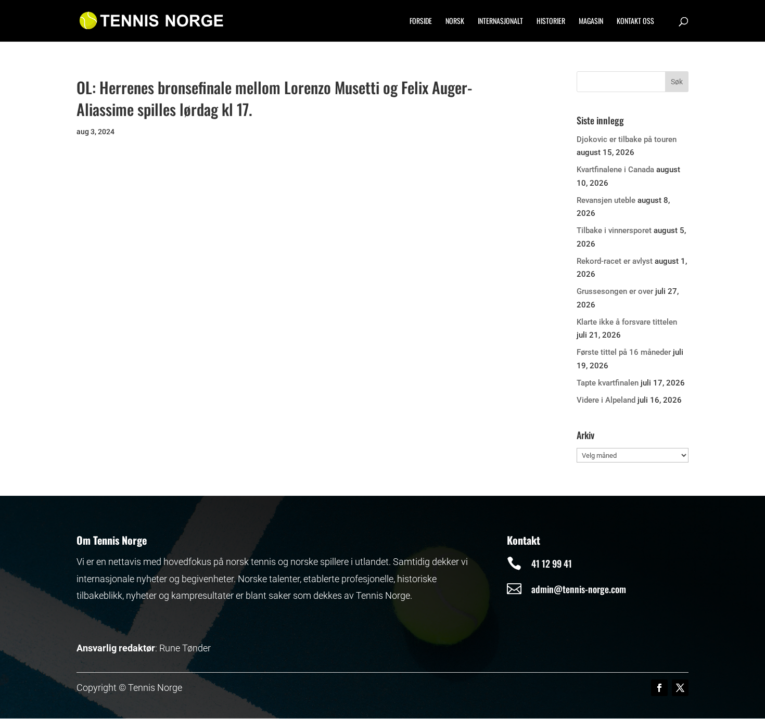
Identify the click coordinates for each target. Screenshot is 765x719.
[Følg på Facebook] (659, 687)
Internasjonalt (500, 21)
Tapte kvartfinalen (608, 383)
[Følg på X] (680, 687)
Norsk (454, 21)
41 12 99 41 (551, 563)
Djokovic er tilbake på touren (627, 139)
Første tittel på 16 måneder (624, 352)
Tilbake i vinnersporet (614, 230)
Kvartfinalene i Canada (615, 169)
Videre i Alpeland (606, 400)
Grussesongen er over (615, 291)
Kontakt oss (635, 21)
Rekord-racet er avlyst (615, 261)
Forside (421, 21)
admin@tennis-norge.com (578, 589)
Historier (551, 21)
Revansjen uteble (606, 200)
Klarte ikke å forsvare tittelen (627, 322)
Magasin (591, 21)
